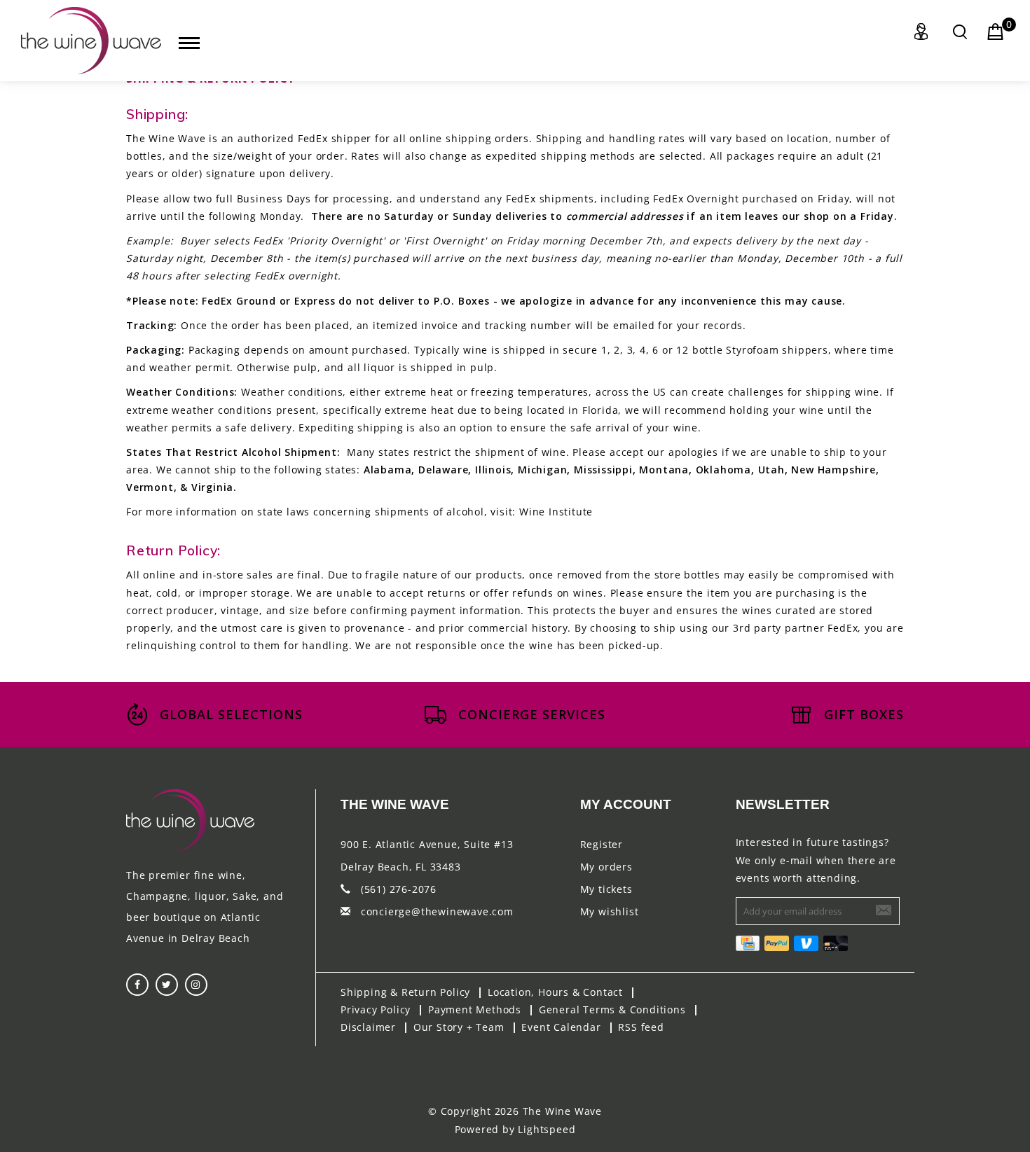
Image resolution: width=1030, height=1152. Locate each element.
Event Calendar (560, 1027)
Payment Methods (474, 1009)
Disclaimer (368, 1027)
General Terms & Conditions (612, 1009)
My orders (606, 866)
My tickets (606, 889)
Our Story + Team (458, 1027)
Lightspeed (546, 1129)
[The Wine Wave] (91, 40)
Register (601, 844)
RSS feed (641, 1027)
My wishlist (609, 911)
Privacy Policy (376, 1009)
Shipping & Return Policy (405, 992)
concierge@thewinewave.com (437, 911)
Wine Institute (556, 511)
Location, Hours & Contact (555, 992)
